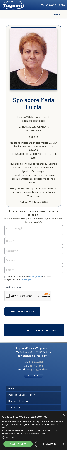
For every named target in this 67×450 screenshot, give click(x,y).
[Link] (13, 5)
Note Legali (25, 279)
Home (11, 388)
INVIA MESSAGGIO (22, 311)
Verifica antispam (14, 287)
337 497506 (36, 365)
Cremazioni (14, 407)
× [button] (63, 415)
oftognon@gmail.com (37, 369)
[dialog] (33, 430)
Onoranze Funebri (18, 401)
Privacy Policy (35, 276)
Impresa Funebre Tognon (21, 394)
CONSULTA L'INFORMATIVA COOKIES (31, 433)
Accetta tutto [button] (18, 444)
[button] (33, 437)
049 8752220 (36, 361)
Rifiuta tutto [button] (49, 444)
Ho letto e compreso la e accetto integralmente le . (27, 278)
